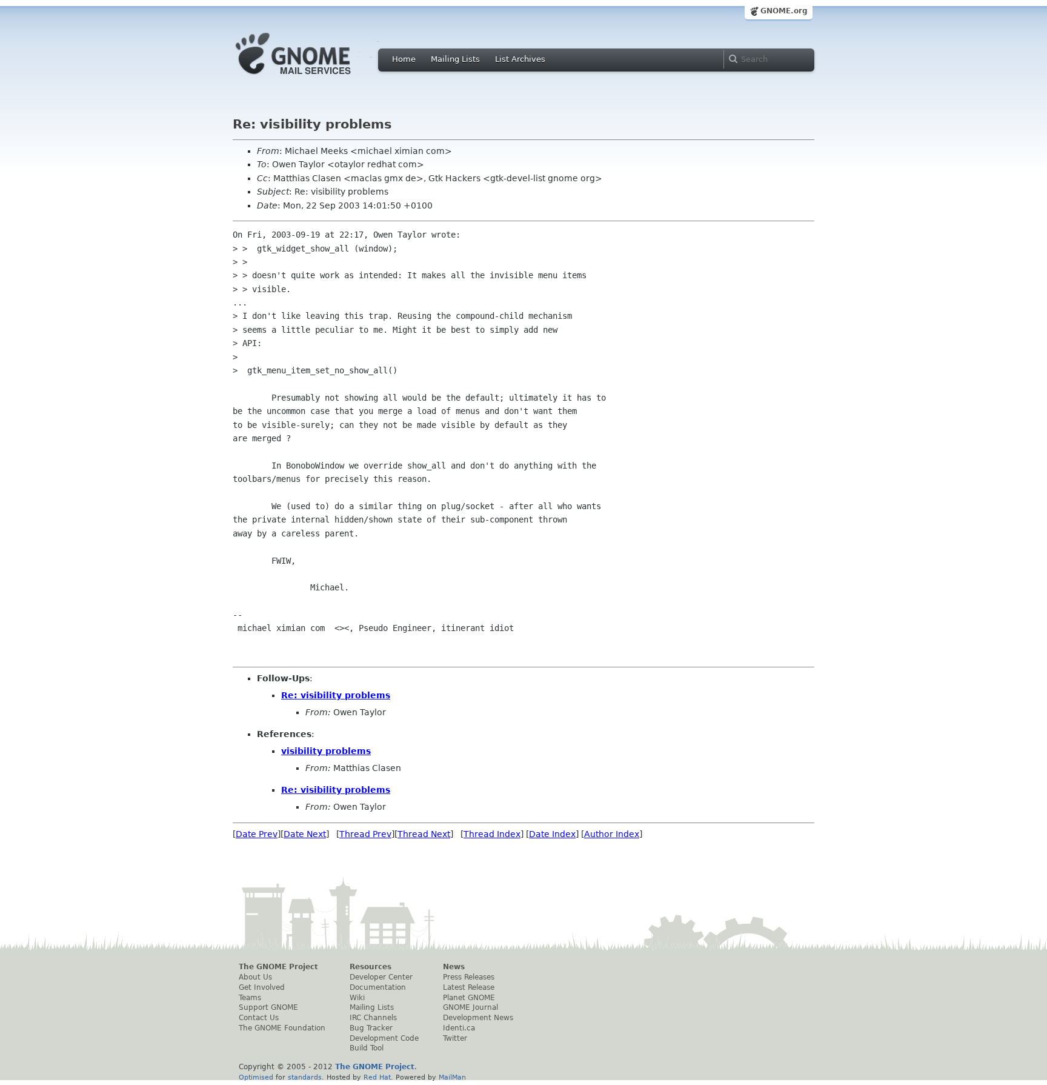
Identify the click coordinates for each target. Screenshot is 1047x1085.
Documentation (378, 987)
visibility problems (326, 751)
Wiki (357, 997)
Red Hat (377, 1077)
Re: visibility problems (335, 695)
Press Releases (468, 977)
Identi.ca (459, 1028)
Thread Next (423, 834)
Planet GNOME (469, 997)
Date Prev (257, 834)
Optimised (256, 1077)
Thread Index (492, 834)
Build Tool (367, 1048)
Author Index (611, 834)
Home (404, 59)
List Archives (520, 59)
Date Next (305, 834)
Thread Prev (365, 834)
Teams (250, 997)
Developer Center (381, 977)
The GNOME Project (278, 967)
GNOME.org (784, 11)
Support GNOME (268, 1007)
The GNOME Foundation (282, 1028)
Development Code (384, 1038)
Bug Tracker (371, 1028)
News (454, 967)
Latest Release (468, 987)
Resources (370, 967)
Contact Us (259, 1017)
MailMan (452, 1077)
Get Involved (262, 987)
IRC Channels (373, 1017)
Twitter (455, 1038)
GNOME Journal (470, 1007)
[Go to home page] (311, 77)
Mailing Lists (455, 59)
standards (305, 1077)
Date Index (552, 834)
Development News (478, 1017)
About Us (255, 977)
